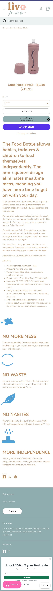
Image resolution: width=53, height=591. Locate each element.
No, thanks (26, 584)
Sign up (12, 511)
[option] (26, 55)
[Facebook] (4, 551)
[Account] (41, 7)
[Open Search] (4, 21)
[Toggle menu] (4, 8)
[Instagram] (8, 551)
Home (5, 28)
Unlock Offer (27, 577)
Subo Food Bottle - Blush (18, 28)
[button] (26, 119)
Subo (6, 97)
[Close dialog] (50, 559)
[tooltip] (48, 119)
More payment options (26, 133)
